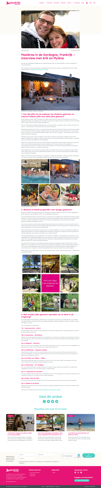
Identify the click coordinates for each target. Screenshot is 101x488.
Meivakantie (32, 474)
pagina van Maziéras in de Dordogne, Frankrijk (49, 389)
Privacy (43, 486)
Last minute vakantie (34, 472)
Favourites (63, 2)
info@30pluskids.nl (12, 481)
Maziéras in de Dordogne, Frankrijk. (40, 69)
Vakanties (41, 2)
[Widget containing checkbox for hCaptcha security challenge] (71, 455)
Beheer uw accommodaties (82, 480)
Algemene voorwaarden (50, 486)
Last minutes (77, 2)
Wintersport (32, 475)
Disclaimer (57, 486)
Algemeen (10, 415)
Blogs (82, 2)
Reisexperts (56, 2)
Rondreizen (49, 2)
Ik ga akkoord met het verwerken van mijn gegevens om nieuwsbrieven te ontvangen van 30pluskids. (39, 462)
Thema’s (69, 2)
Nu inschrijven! (88, 455)
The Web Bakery (92, 486)
